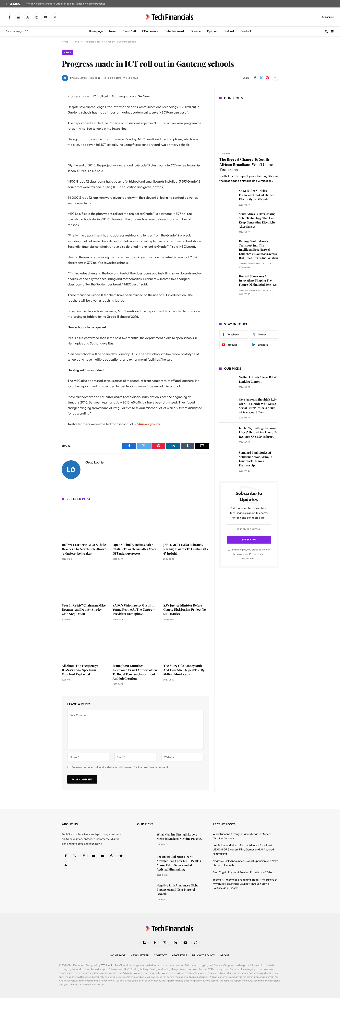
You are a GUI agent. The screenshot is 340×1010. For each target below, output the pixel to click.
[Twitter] (48, 117)
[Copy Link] (48, 157)
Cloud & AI (129, 31)
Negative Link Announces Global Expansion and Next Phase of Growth (178, 889)
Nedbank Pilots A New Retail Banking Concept (258, 379)
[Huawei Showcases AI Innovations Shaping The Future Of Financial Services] (227, 282)
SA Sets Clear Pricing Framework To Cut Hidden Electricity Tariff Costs (256, 195)
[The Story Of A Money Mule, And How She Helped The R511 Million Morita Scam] (186, 643)
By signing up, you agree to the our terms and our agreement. (250, 553)
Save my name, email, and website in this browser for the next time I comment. (120, 767)
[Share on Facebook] (255, 78)
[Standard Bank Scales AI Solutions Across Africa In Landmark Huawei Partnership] (227, 458)
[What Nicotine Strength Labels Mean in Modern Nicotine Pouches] (145, 840)
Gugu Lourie (80, 78)
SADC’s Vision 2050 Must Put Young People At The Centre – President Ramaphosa (134, 609)
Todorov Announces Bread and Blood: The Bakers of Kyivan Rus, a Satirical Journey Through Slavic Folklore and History (245, 884)
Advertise (179, 955)
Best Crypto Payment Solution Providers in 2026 (242, 872)
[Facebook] (48, 107)
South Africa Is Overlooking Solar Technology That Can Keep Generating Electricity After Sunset (257, 220)
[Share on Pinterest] (267, 78)
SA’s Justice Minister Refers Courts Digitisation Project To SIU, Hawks (184, 609)
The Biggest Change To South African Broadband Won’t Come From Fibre (246, 164)
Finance (195, 31)
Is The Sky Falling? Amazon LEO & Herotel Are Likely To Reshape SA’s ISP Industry (258, 432)
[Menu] (332, 31)
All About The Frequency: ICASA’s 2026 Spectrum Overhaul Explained (80, 670)
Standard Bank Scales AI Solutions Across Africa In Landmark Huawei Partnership (255, 459)
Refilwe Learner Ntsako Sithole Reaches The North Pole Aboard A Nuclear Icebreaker (84, 549)
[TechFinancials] (170, 17)
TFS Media (107, 965)
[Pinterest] (48, 137)
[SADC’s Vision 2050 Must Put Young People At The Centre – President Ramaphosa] (135, 583)
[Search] (326, 31)
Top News (224, 153)
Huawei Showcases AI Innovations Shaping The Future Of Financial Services (258, 280)
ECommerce (150, 31)
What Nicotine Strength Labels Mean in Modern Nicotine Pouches (65, 3)
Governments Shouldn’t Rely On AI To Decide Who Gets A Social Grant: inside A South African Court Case (258, 405)
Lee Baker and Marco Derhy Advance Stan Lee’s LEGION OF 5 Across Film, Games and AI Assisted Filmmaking (179, 863)
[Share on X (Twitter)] (261, 78)
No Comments (114, 78)
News (112, 31)
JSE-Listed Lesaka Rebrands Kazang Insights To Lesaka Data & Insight (185, 549)
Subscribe (328, 17)
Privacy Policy (256, 553)
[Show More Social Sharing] (275, 78)
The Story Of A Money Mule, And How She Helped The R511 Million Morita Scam (184, 670)
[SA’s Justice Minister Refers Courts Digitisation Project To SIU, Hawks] (186, 583)
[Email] (48, 147)
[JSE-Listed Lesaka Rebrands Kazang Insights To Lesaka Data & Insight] (186, 522)
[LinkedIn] (48, 127)
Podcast (229, 31)
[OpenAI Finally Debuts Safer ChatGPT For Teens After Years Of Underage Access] (135, 522)
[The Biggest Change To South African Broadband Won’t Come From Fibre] (248, 126)
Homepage (96, 31)
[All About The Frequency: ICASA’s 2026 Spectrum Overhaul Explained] (84, 643)
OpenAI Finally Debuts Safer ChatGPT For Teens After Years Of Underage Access (134, 549)
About (225, 955)
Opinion (212, 31)
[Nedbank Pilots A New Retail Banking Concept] (227, 383)
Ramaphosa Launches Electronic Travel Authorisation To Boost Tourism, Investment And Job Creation (135, 672)
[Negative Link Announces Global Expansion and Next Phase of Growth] (145, 891)
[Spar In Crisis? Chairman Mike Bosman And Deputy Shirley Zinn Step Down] (84, 583)
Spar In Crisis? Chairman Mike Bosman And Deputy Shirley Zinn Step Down (84, 609)
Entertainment (174, 31)
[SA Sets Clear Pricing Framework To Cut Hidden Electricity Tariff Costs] (227, 196)
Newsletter (140, 955)
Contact (245, 31)
